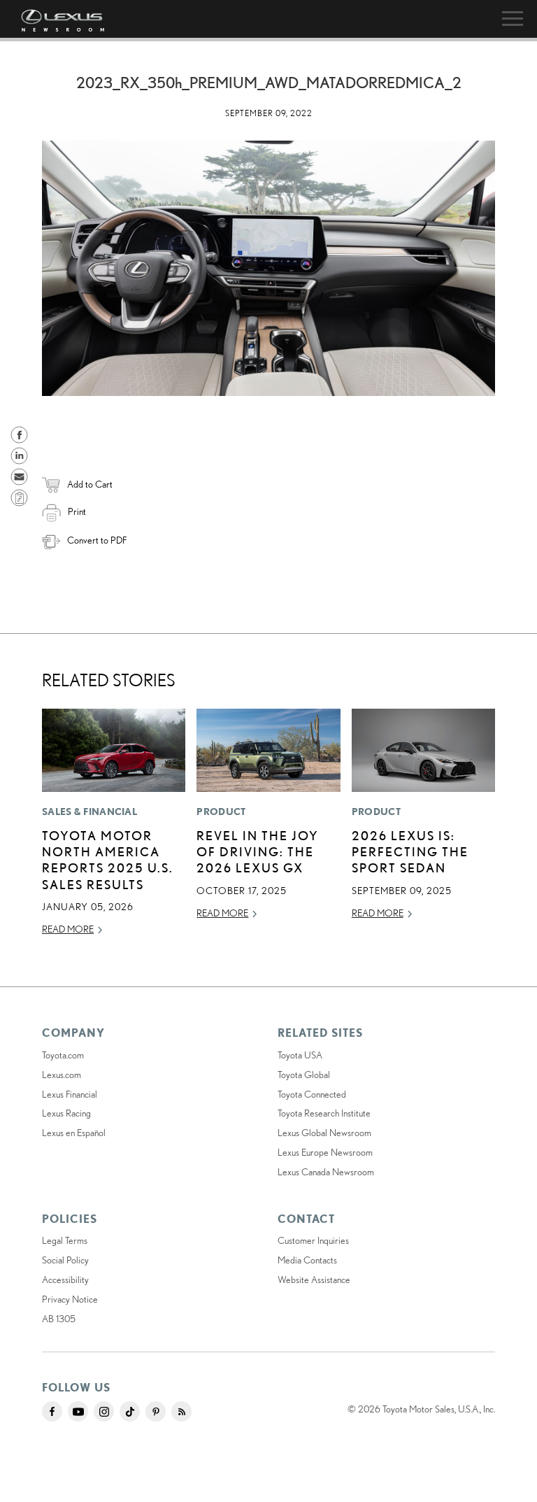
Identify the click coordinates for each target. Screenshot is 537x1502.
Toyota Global (304, 1074)
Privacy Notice (70, 1299)
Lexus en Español (74, 1132)
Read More (68, 929)
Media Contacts (307, 1260)
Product (220, 811)
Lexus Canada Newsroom (326, 1171)
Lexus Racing (66, 1113)
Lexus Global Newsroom (324, 1132)
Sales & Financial (89, 811)
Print (77, 511)
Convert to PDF (97, 540)
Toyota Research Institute (324, 1113)
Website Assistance (314, 1279)
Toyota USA (300, 1055)
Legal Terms (64, 1240)
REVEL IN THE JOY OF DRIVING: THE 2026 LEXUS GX (257, 851)
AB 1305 (59, 1318)
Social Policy (65, 1260)
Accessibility (65, 1279)
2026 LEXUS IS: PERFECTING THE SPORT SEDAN (410, 851)
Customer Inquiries (313, 1240)
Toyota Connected (312, 1094)
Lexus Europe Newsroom (325, 1152)
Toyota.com (63, 1055)
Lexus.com (61, 1074)
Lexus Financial (69, 1094)
